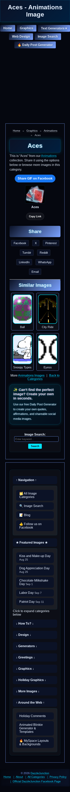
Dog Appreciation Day (34, 570)
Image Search (48, 36)
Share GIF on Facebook (35, 178)
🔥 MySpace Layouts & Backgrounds (34, 742)
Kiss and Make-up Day (35, 557)
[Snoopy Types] (22, 349)
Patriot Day (31, 601)
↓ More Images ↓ (27, 691)
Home (7, 28)
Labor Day (30, 592)
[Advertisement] (35, 86)
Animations (50, 130)
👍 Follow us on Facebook (30, 525)
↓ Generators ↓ (26, 646)
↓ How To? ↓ (25, 623)
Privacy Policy (58, 776)
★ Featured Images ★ (32, 542)
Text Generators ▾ (54, 28)
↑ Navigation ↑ (26, 480)
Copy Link (35, 216)
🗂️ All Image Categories (28, 495)
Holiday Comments (32, 716)
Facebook (20, 243)
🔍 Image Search (31, 506)
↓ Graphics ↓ (25, 668)
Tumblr (26, 252)
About (19, 776)
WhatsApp (44, 262)
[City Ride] (47, 309)
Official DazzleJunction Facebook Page (37, 781)
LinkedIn (24, 262)
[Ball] (22, 309)
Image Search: (35, 434)
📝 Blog (24, 515)
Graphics (26, 28)
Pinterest (51, 243)
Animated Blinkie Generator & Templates (31, 728)
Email (35, 271)
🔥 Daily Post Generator (35, 45)
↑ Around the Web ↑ (30, 702)
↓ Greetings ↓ (25, 657)
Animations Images (31, 375)
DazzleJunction (40, 773)
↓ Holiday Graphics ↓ (31, 680)
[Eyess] (47, 349)
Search (35, 446)
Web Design (21, 36)
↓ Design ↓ (23, 634)
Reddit (44, 252)
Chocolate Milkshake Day (33, 582)
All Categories (36, 776)
